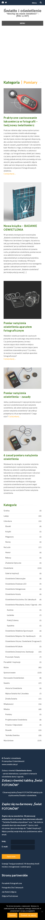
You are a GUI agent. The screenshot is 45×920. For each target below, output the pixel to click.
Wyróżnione (8, 740)
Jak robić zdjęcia (9, 892)
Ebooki (8, 526)
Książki (8, 531)
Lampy (6, 516)
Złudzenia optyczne (13, 563)
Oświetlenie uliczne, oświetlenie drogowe (22, 641)
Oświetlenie (8, 568)
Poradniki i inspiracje (12, 662)
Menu (34, 3)
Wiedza (7, 709)
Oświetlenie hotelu (13, 594)
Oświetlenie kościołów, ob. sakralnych (20, 599)
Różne (6, 667)
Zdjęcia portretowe (10, 896)
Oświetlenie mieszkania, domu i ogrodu (21, 605)
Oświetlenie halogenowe (15, 589)
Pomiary (8, 714)
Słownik (8, 730)
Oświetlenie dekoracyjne (15, 578)
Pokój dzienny (13, 620)
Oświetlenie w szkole (14, 646)
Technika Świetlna (12, 735)
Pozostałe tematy (12, 657)
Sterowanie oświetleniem (14, 678)
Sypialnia (10, 625)
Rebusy (8, 558)
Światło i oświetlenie (22, 11)
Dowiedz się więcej (28, 915)
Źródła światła (11, 699)
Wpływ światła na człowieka (17, 693)
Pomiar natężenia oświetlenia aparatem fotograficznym (18, 326)
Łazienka (10, 615)
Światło (7, 683)
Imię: (4, 841)
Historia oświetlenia (13, 688)
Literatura (8, 521)
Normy (8, 542)
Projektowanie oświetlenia (16, 720)
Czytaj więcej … (10, 174)
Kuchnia (10, 610)
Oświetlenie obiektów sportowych (19, 631)
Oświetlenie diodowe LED (15, 584)
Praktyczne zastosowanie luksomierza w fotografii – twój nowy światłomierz (21, 121)
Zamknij (12, 915)
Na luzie (7, 547)
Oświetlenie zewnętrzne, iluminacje (19, 652)
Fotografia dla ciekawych (12, 887)
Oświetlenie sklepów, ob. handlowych (20, 636)
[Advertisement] (22, 52)
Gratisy (7, 510)
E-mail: (5, 846)
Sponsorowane (9, 672)
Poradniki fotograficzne (12, 883)
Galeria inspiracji (12, 573)
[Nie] (42, 911)
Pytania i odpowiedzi (13, 725)
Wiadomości (8, 704)
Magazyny (9, 537)
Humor (8, 552)
